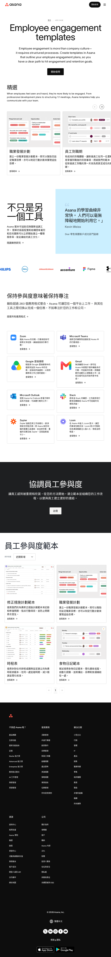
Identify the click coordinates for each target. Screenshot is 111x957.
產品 (75, 756)
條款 (53, 940)
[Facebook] (60, 931)
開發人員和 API (15, 872)
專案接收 (44, 782)
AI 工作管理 (13, 777)
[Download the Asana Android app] (64, 949)
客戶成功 (12, 867)
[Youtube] (65, 931)
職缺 (43, 840)
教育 (75, 782)
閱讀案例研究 (14, 242)
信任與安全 (45, 867)
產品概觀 (12, 735)
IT (74, 751)
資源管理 (12, 788)
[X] (45, 931)
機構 (75, 798)
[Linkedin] (50, 931)
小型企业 (77, 735)
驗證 (11, 840)
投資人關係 (45, 861)
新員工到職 (45, 756)
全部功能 (12, 740)
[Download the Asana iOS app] (45, 949)
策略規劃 (44, 777)
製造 (75, 788)
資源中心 (12, 851)
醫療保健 (77, 767)
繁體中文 (58, 921)
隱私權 (44, 872)
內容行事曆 (45, 740)
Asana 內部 (45, 846)
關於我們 (44, 825)
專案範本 (12, 861)
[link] (49, 21)
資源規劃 (44, 772)
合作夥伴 (12, 877)
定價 (11, 751)
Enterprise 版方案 (16, 767)
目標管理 (44, 751)
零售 (75, 772)
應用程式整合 (14, 772)
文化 (43, 851)
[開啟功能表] (105, 5)
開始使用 (94, 4)
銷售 (75, 761)
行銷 (75, 740)
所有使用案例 (46, 793)
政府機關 (77, 777)
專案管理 (12, 782)
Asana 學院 (13, 835)
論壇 (11, 846)
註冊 (55, 511)
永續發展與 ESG (47, 883)
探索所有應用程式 (16, 316)
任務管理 (44, 788)
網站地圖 (12, 883)
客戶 (43, 835)
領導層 (44, 830)
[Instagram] (55, 931)
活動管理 (44, 735)
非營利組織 (78, 793)
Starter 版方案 (14, 756)
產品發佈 (44, 767)
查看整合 (23, 349)
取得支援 (12, 830)
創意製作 (44, 745)
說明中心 (12, 825)
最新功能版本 (14, 745)
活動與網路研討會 (16, 856)
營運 (75, 745)
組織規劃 (44, 761)
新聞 (43, 856)
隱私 (59, 940)
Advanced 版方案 (16, 761)
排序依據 (8, 557)
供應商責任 (45, 877)
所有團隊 (77, 804)
